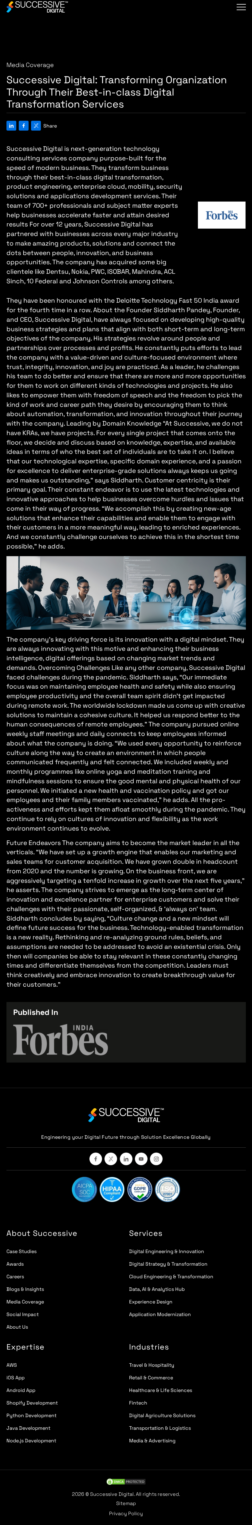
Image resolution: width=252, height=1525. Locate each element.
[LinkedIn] (126, 1159)
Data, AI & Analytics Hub (157, 1289)
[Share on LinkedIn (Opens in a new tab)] (11, 129)
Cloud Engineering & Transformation (171, 1276)
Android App (20, 1390)
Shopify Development (32, 1403)
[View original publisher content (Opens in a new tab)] (60, 1039)
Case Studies (21, 1251)
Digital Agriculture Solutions (162, 1415)
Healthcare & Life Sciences (160, 1390)
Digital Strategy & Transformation (168, 1264)
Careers (15, 1276)
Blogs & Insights (25, 1289)
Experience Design (150, 1302)
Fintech (138, 1403)
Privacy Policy (126, 1513)
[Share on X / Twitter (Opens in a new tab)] (36, 129)
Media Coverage (25, 1302)
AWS (11, 1365)
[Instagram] (156, 1159)
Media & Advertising (152, 1440)
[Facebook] (95, 1159)
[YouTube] (141, 1159)
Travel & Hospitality (151, 1365)
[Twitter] (110, 1159)
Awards (15, 1264)
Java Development (28, 1428)
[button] (241, 7)
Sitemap (126, 1503)
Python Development (31, 1415)
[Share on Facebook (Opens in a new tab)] (24, 129)
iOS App (15, 1377)
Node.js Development (31, 1440)
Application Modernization (160, 1314)
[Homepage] (37, 7)
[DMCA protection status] (126, 1482)
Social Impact (22, 1314)
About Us (17, 1327)
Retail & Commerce (151, 1377)
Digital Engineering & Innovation (166, 1251)
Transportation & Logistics (160, 1428)
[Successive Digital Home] (126, 1115)
